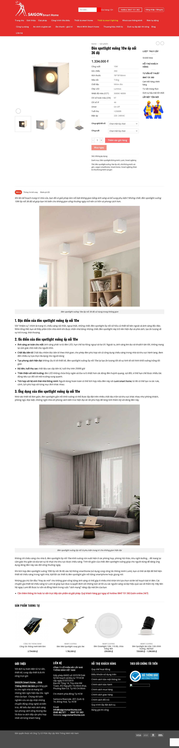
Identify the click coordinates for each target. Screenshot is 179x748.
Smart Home (115, 167)
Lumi (122, 160)
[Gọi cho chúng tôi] (149, 668)
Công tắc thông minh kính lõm (33, 646)
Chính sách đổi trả (100, 699)
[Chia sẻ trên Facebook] (93, 175)
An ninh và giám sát (42, 27)
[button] (108, 10)
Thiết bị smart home (83, 20)
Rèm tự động (153, 20)
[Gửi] (99, 9)
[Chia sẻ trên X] (96, 175)
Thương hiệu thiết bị (113, 27)
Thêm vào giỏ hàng (117, 140)
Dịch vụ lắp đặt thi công (138, 27)
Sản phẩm (104, 44)
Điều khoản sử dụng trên (103, 674)
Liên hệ (19, 33)
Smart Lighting (130, 160)
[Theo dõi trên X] (142, 668)
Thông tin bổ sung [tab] (30, 192)
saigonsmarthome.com (73, 714)
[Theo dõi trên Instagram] (135, 668)
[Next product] (158, 43)
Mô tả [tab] (18, 192)
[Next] (82, 78)
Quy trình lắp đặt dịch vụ (103, 704)
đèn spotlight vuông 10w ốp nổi (107, 164)
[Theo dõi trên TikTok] (139, 668)
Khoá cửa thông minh (132, 20)
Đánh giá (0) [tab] (45, 192)
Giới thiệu (31, 20)
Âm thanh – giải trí (64, 27)
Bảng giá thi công (100, 709)
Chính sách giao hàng (102, 694)
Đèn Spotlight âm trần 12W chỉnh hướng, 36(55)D (146, 647)
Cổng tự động (22, 27)
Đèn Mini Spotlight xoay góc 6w (70, 646)
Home (94, 44)
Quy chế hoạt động (100, 669)
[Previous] (19, 78)
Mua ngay (99, 147)
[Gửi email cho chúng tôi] (146, 668)
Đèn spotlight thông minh (110, 160)
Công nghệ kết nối (98, 123)
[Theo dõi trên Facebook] (131, 668)
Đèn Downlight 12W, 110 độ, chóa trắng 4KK (108, 647)
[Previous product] (162, 43)
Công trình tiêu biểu (60, 20)
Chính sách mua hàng (102, 689)
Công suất (95, 131)
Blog (153, 27)
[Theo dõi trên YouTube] (153, 668)
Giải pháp (42, 20)
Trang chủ (19, 20)
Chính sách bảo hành (101, 684)
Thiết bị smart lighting (107, 20)
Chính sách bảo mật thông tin (106, 679)
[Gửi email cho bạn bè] (99, 175)
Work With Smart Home (88, 27)
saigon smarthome (102, 167)
